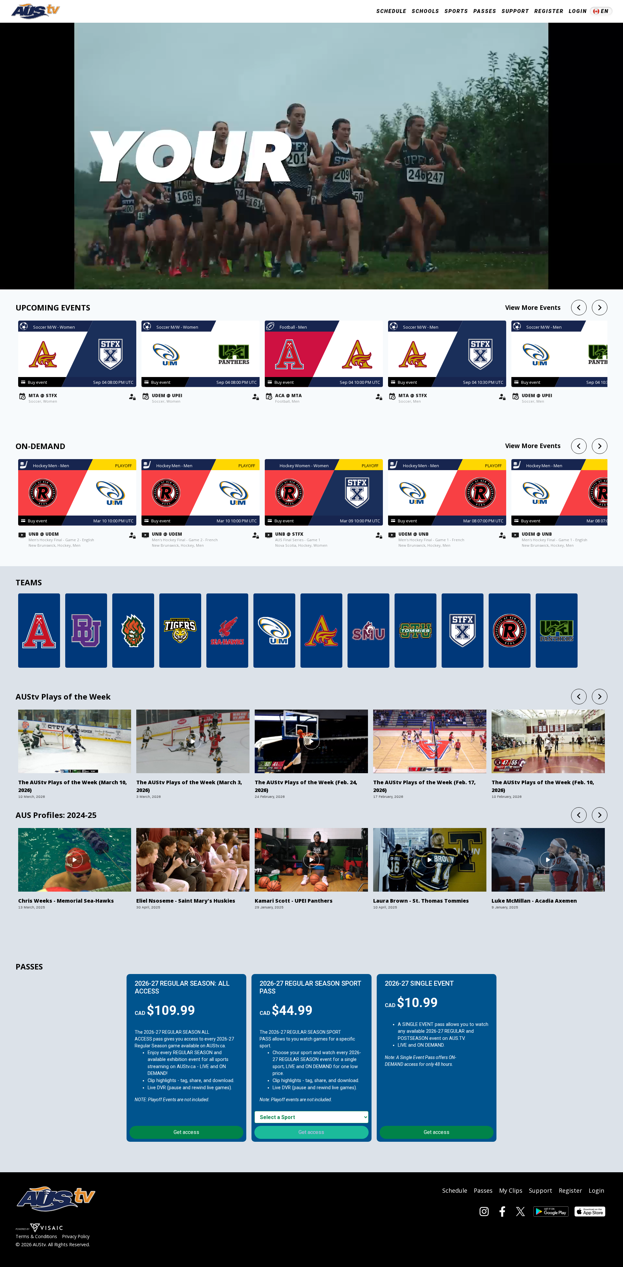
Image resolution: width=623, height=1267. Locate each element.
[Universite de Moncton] (274, 630)
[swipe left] (579, 307)
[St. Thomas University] (415, 630)
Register (549, 11)
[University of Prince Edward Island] (557, 630)
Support (515, 11)
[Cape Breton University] (133, 630)
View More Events (533, 307)
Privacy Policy (76, 1236)
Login (578, 11)
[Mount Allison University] (321, 630)
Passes (484, 11)
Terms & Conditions (36, 1236)
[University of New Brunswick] (510, 630)
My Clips (510, 1190)
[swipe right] (599, 307)
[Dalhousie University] (180, 630)
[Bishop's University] (86, 630)
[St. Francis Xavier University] (462, 630)
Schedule (454, 1190)
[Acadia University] (39, 630)
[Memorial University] (227, 630)
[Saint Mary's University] (368, 630)
